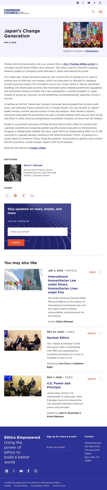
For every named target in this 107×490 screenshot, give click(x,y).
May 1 (66, 64)
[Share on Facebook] (23, 195)
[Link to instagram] (100, 3)
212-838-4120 (92, 446)
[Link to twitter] (83, 3)
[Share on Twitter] (7, 195)
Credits (7, 486)
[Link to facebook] (94, 3)
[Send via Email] (32, 195)
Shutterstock (92, 51)
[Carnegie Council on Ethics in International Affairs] (16, 11)
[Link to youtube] (89, 3)
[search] (93, 11)
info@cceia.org (93, 443)
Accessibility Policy (40, 486)
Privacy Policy (21, 486)
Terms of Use (59, 486)
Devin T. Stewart (33, 165)
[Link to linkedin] (78, 3)
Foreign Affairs (79, 64)
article (91, 64)
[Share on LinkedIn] (15, 195)
